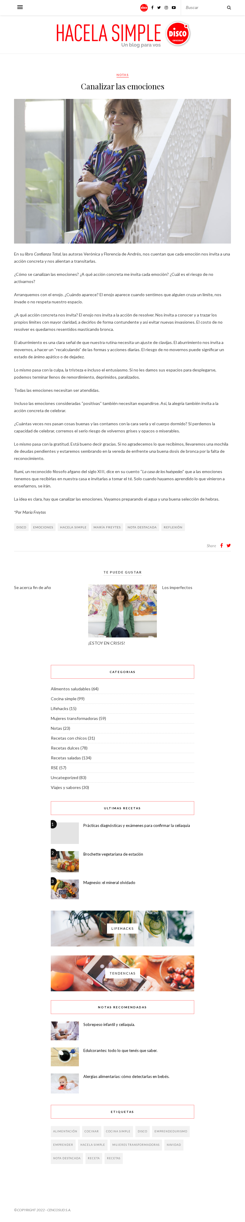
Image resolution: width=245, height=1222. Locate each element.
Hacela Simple (73, 527)
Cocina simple (63, 698)
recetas (113, 1158)
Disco (21, 527)
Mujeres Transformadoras (136, 1144)
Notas (123, 75)
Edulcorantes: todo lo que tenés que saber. (120, 1050)
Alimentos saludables (71, 688)
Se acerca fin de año (32, 587)
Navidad (174, 1144)
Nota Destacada (142, 527)
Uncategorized (64, 777)
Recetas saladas (66, 757)
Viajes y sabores (66, 787)
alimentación (65, 1131)
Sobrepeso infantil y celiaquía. (109, 1024)
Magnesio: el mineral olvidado (109, 882)
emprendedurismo (170, 1131)
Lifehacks (59, 708)
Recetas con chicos (69, 738)
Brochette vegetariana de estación (113, 854)
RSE (54, 767)
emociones (43, 527)
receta (94, 1158)
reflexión (173, 527)
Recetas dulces (65, 747)
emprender (63, 1144)
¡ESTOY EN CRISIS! (106, 643)
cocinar (92, 1131)
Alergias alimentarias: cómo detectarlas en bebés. (126, 1076)
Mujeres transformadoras (74, 718)
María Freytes (107, 527)
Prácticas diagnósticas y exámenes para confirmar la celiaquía (136, 825)
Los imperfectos (177, 587)
